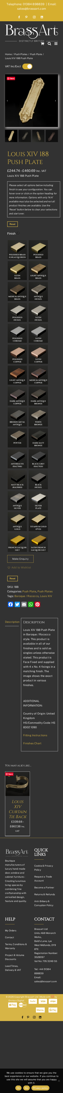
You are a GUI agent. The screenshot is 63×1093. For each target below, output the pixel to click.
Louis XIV (46, 596)
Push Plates (45, 591)
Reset (12, 224)
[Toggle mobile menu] (56, 43)
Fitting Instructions (35, 735)
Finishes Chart (32, 743)
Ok (18, 1088)
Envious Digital (16, 1000)
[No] (58, 1080)
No (26, 1088)
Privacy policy (40, 1088)
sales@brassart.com (45, 981)
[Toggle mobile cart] (42, 43)
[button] (19, 567)
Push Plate (29, 591)
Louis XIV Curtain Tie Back (17, 809)
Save (12, 78)
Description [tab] (12, 621)
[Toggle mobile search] (49, 43)
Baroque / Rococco (26, 596)
